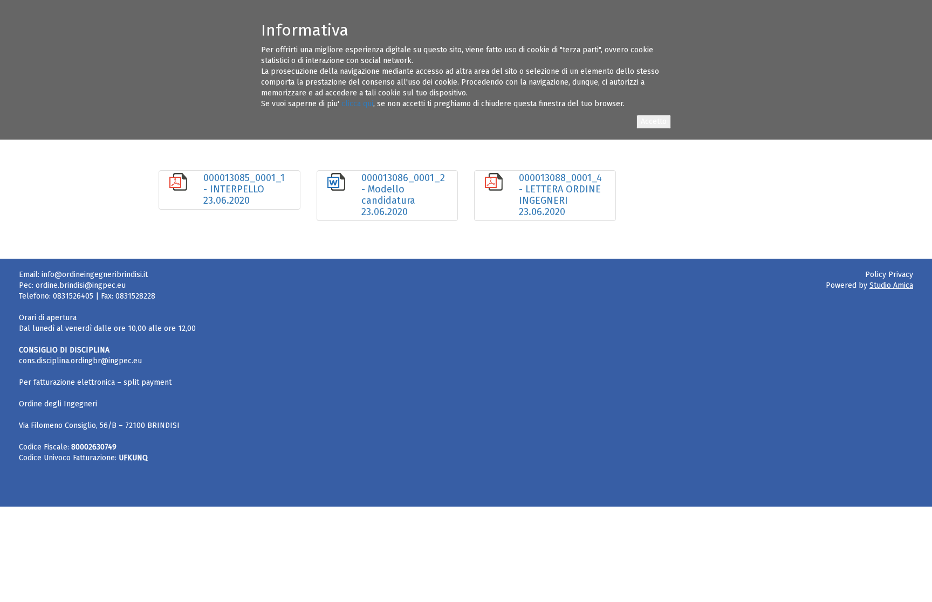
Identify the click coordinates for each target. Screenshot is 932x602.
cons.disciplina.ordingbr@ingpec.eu (80, 360)
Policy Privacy (889, 274)
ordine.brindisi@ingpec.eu (81, 285)
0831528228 (135, 296)
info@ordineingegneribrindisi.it (95, 274)
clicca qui (357, 103)
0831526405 (73, 296)
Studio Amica (891, 285)
